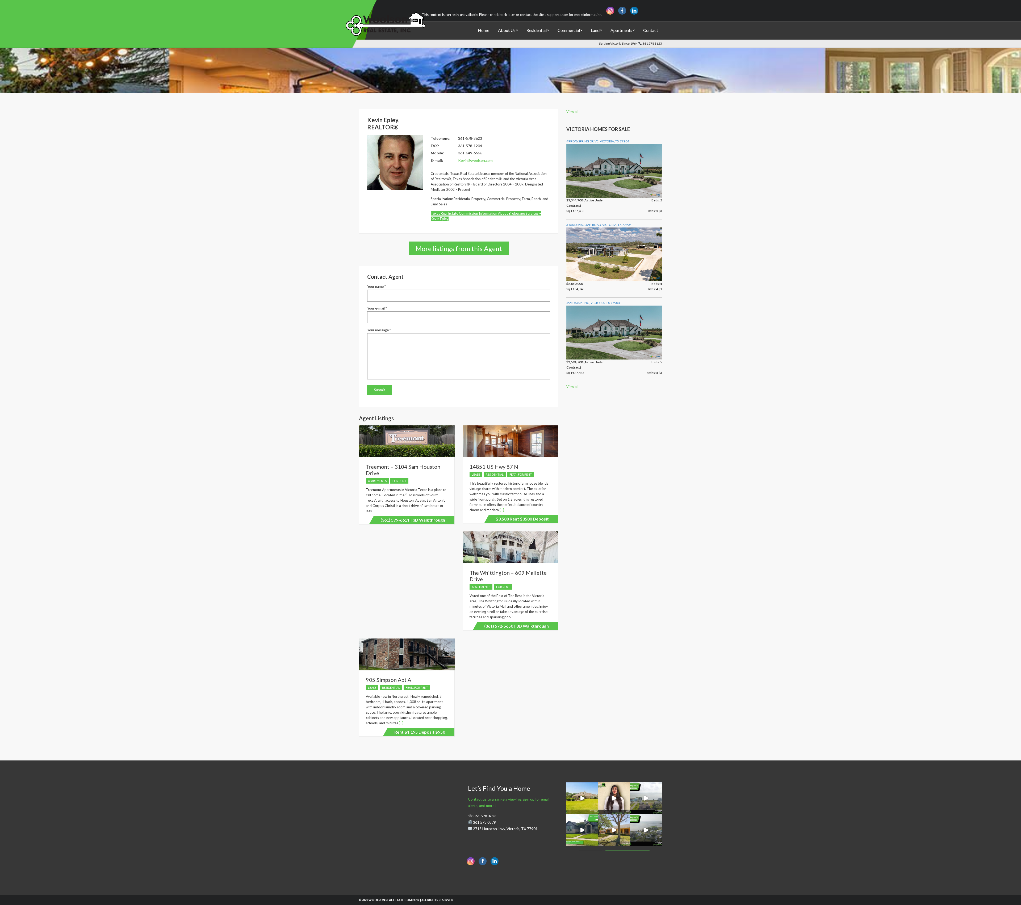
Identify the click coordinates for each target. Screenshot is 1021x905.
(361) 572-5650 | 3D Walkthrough (516, 625)
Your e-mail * (377, 308)
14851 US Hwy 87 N (494, 466)
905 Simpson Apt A (388, 679)
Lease (476, 474)
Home (483, 30)
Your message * (379, 330)
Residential (536, 30)
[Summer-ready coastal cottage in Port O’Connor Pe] (646, 798)
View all (572, 111)
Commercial (569, 30)
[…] (501, 510)
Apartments (621, 30)
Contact (650, 30)
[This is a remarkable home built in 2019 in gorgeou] (582, 830)
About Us (507, 30)
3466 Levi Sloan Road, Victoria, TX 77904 (598, 225)
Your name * (376, 286)
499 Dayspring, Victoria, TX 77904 (593, 303)
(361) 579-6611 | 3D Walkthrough (412, 519)
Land (595, 30)
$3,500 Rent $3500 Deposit (522, 518)
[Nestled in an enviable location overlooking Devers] (582, 798)
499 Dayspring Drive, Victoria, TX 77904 (597, 141)
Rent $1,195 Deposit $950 (419, 731)
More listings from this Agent (459, 248)
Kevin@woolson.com (475, 160)
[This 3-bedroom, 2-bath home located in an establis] (614, 830)
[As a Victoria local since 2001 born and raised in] (614, 798)
